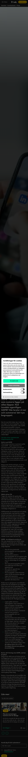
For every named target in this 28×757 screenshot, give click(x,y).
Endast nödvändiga (14, 385)
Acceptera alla (14, 380)
